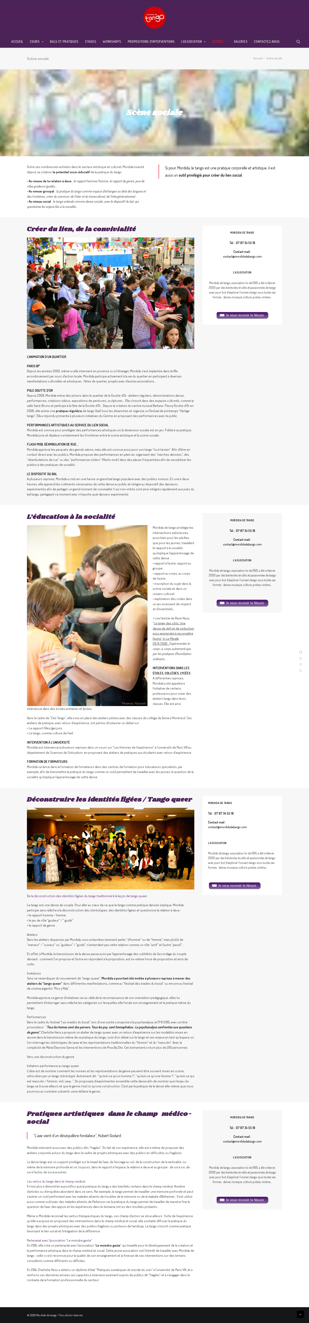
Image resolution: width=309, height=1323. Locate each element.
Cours (35, 41)
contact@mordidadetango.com (242, 256)
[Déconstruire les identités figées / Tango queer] (300, 665)
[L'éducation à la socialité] (300, 658)
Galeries (241, 41)
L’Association (191, 41)
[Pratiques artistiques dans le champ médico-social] (300, 671)
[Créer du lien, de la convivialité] (300, 652)
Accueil (17, 41)
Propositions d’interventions (151, 41)
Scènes (217, 41)
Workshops (112, 41)
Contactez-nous (267, 41)
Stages (90, 41)
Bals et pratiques (64, 41)
